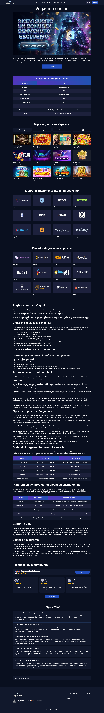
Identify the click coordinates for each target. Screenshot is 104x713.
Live (41, 129)
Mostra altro (52, 596)
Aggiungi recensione (82, 572)
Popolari (21, 129)
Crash (60, 129)
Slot (81, 129)
